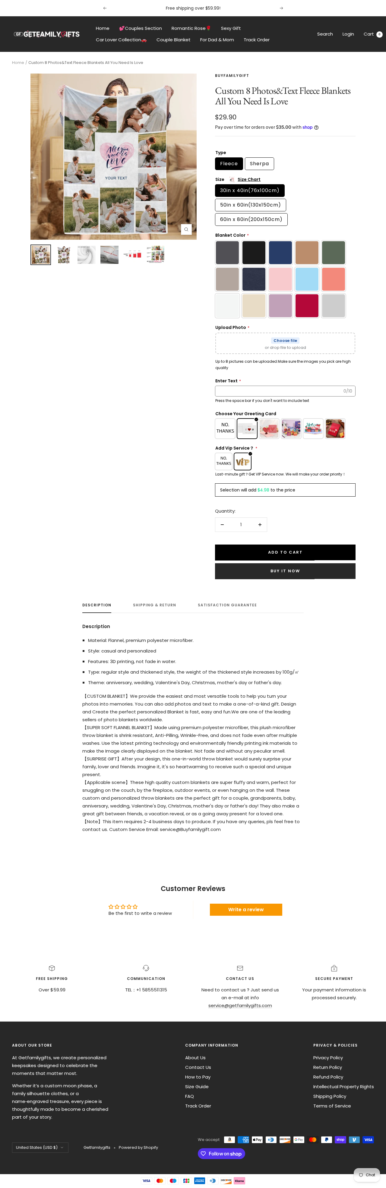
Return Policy (327, 1067)
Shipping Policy (329, 1096)
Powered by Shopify (138, 1147)
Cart (372, 34)
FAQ (189, 1096)
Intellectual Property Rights (343, 1086)
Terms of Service (332, 1106)
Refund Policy (328, 1077)
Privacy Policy (328, 1057)
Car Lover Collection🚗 (121, 39)
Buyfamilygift (232, 75)
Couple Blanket (174, 39)
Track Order (257, 39)
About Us (195, 1057)
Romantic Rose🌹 (191, 28)
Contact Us (198, 1067)
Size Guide (197, 1086)
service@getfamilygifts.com (240, 1005)
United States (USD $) (37, 1147)
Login (348, 34)
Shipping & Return (154, 605)
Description (96, 605)
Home (102, 28)
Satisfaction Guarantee (227, 605)
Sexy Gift (231, 28)
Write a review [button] (246, 909)
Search (325, 34)
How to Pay (197, 1077)
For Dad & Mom (217, 39)
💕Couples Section (140, 28)
